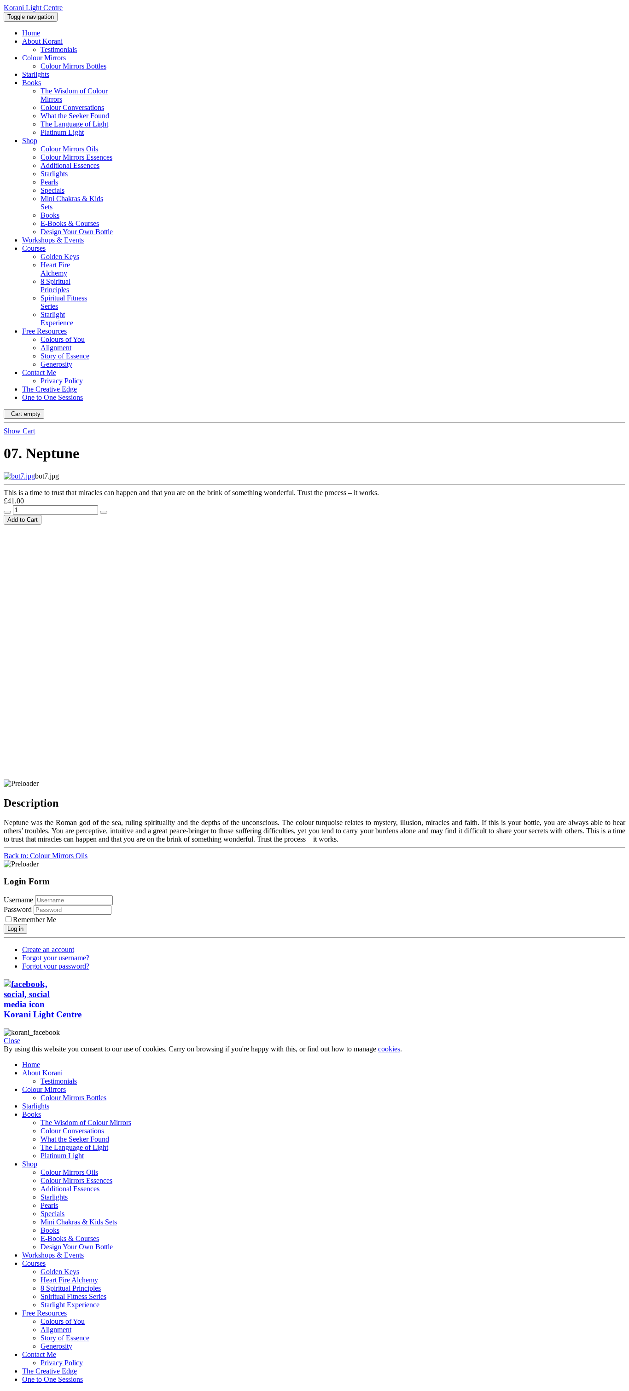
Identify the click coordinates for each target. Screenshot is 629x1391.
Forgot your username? (55, 958)
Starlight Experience (70, 1305)
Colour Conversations (72, 1131)
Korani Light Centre (43, 1014)
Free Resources (44, 1313)
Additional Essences (70, 1189)
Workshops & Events (53, 1255)
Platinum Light (62, 1156)
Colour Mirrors (44, 1089)
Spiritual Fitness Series (73, 1296)
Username (18, 900)
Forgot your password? (55, 966)
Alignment (56, 1329)
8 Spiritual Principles (71, 1288)
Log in (15, 928)
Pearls (49, 1205)
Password (19, 909)
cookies (389, 1049)
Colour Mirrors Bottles (73, 1098)
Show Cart (19, 431)
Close (12, 1041)
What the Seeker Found (75, 1139)
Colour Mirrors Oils (69, 1172)
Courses (34, 1263)
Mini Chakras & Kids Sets (79, 1222)
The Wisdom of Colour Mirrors (86, 1122)
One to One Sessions (52, 1379)
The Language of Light (74, 1147)
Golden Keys (60, 1272)
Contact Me (39, 1354)
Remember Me (34, 919)
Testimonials (59, 1081)
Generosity (56, 1346)
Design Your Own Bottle (77, 1247)
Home (31, 1064)
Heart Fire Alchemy (69, 1280)
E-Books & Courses (70, 1238)
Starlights (35, 1106)
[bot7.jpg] (19, 476)
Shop (29, 1164)
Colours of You (63, 1321)
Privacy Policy (62, 1363)
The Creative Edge (49, 1371)
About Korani (42, 1073)
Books (31, 1114)
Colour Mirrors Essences (76, 1180)
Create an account (48, 949)
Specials (52, 1214)
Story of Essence (65, 1338)
